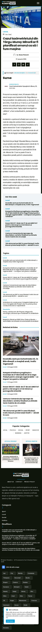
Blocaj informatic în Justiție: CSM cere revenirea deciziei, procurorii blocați (31, 460)
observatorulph (32, 73)
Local (5, 31)
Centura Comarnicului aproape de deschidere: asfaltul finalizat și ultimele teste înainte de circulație (21, 235)
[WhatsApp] (19, 64)
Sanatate (6, 309)
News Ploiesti (24, 55)
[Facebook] (14, 64)
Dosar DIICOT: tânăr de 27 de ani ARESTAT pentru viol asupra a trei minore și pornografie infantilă (21, 225)
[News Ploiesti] (15, 55)
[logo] (9, 3)
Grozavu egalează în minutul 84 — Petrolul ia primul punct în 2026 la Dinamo (10, 459)
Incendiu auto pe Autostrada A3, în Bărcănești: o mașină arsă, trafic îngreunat (22, 204)
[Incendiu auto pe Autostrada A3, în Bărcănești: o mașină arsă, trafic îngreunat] (21, 343)
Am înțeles (10, 621)
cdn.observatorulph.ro (19, 73)
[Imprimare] (23, 64)
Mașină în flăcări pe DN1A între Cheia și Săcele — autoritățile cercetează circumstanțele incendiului (20, 320)
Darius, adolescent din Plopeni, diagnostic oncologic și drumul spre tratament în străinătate (20, 312)
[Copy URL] (28, 64)
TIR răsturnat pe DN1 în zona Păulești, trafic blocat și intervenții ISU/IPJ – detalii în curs (22, 244)
